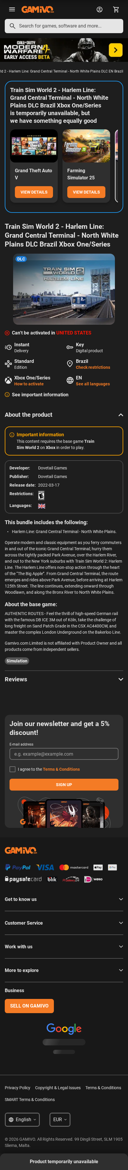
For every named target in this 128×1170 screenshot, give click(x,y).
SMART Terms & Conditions (30, 1099)
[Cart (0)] (116, 9)
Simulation (17, 661)
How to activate (29, 384)
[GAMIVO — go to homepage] (37, 9)
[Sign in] (99, 9)
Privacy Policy (17, 1087)
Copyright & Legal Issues (58, 1087)
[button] (64, 415)
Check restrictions (93, 367)
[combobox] (64, 26)
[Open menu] (12, 9)
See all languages (93, 384)
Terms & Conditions (61, 769)
